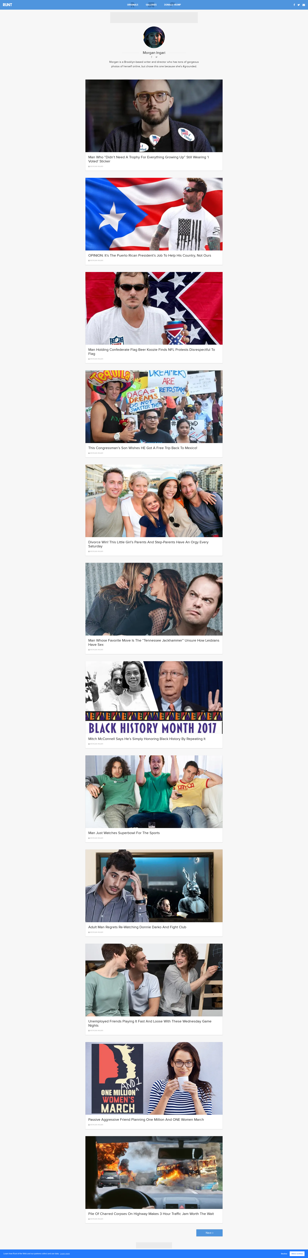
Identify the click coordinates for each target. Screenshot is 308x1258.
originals (132, 4)
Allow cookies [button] (297, 1254)
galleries (151, 4)
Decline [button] (284, 1254)
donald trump (172, 4)
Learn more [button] (65, 1254)
